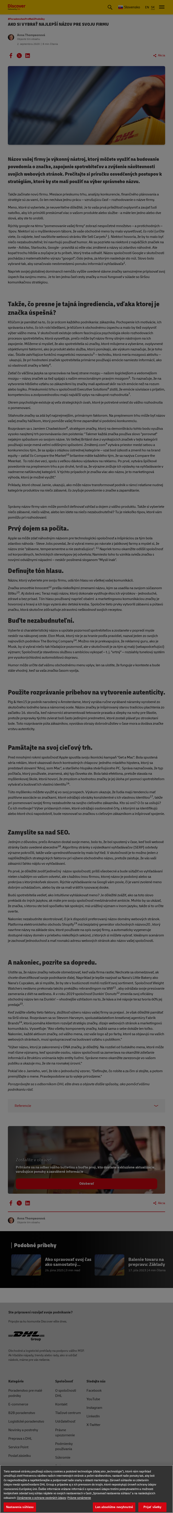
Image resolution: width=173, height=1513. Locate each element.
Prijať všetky (152, 1507)
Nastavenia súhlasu (20, 1507)
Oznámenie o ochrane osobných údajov (41, 1498)
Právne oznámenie (79, 1498)
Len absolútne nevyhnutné (114, 1507)
